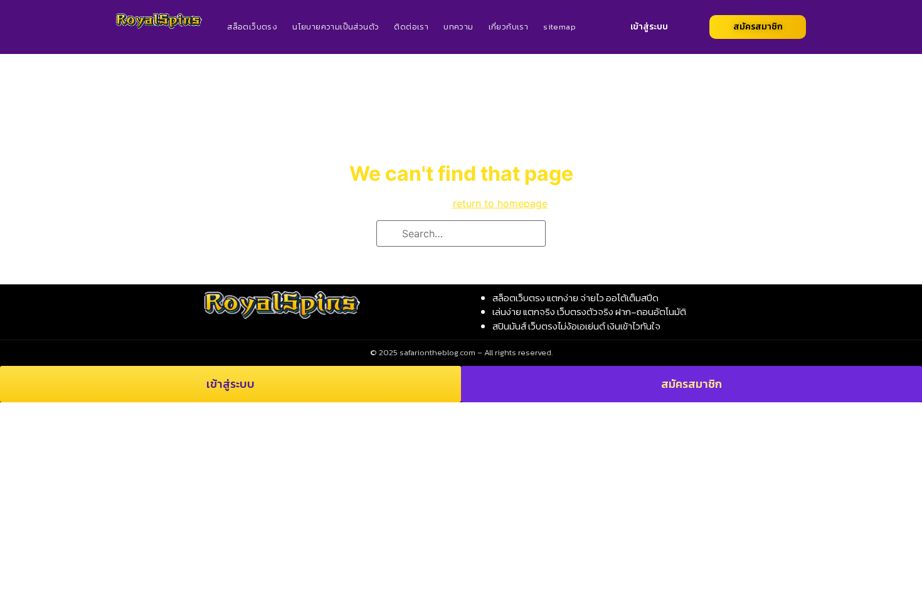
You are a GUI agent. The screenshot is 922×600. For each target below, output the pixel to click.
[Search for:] (461, 233)
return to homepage (500, 203)
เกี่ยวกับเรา (509, 27)
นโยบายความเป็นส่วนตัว (335, 27)
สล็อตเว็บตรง (252, 27)
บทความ (458, 27)
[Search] (390, 234)
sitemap (559, 27)
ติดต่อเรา (411, 27)
